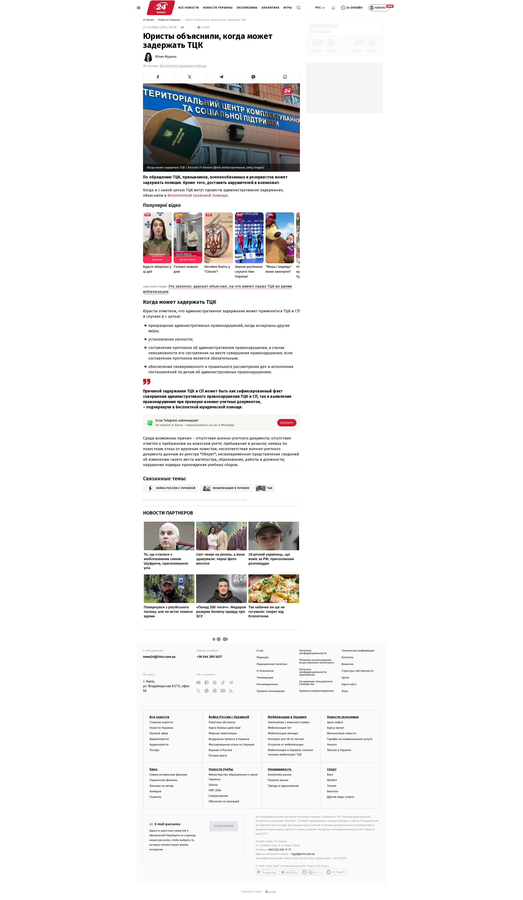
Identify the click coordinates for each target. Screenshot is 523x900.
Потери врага (218, 755)
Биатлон (332, 791)
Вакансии (347, 664)
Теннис (332, 786)
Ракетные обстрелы (222, 722)
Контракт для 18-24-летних (286, 739)
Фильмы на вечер (161, 786)
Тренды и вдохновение (283, 786)
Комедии (155, 791)
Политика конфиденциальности (312, 652)
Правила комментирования (316, 691)
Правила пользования (271, 691)
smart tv (312, 872)
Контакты (347, 657)
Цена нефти (335, 722)
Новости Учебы (221, 769)
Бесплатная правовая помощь (183, 66)
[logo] (161, 7)
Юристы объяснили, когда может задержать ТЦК (215, 20)
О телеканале (265, 671)
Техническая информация (358, 650)
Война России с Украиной (229, 717)
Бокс (330, 774)
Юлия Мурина (166, 56)
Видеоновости (159, 739)
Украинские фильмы (163, 780)
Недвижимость (280, 769)
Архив (345, 677)
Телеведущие (265, 677)
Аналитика (270, 7)
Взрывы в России (220, 750)
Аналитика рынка (280, 774)
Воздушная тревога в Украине (229, 739)
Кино (154, 769)
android (267, 872)
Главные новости (161, 722)
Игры (288, 7)
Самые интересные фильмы (168, 774)
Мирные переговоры (223, 733)
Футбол (332, 780)
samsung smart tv (336, 872)
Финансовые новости (341, 733)
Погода (154, 750)
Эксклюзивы (247, 7)
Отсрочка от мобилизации (285, 744)
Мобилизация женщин (283, 733)
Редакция (262, 657)
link (198, 682)
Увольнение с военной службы (289, 722)
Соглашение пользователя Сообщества (316, 683)
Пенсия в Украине (339, 750)
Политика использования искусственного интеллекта (316, 661)
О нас (260, 650)
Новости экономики (343, 717)
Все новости (188, 7)
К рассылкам (223, 826)
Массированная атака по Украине (231, 744)
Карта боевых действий (225, 728)
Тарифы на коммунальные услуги (349, 739)
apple (289, 872)
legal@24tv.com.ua (303, 853)
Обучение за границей (224, 801)
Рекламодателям (267, 684)
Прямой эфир (159, 733)
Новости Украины (218, 7)
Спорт (331, 769)
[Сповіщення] (333, 8)
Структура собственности (357, 671)
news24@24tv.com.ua (159, 657)
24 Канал (149, 20)
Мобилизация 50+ (280, 728)
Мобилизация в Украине (287, 717)
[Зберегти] (285, 77)
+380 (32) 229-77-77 (279, 849)
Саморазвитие (218, 796)
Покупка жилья (278, 780)
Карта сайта (349, 684)
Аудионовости (159, 744)
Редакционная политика (272, 664)
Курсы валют (335, 728)
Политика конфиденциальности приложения (312, 672)
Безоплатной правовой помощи (197, 195)
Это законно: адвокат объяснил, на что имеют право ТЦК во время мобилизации (217, 289)
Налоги (332, 744)
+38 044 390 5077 (209, 657)
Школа (213, 785)
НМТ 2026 (215, 790)
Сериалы (155, 797)
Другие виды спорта (340, 797)
